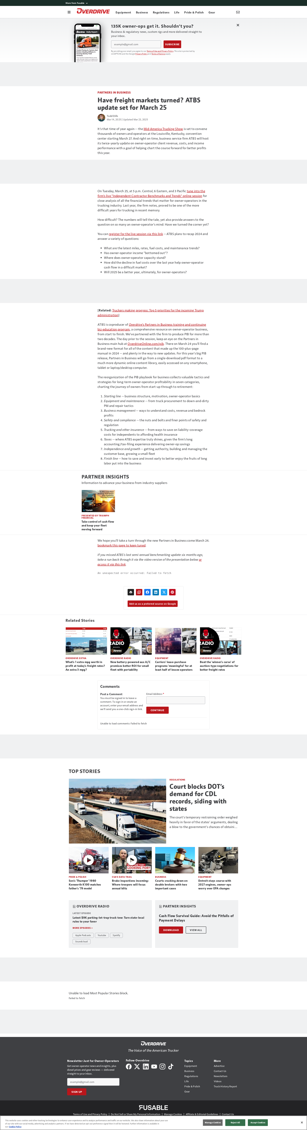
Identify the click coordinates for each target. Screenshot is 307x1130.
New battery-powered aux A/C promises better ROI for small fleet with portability (130, 665)
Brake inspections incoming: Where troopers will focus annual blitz (130, 884)
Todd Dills (112, 116)
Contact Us (228, 1114)
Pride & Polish (77, 876)
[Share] (147, 592)
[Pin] (172, 592)
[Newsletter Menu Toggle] (238, 12)
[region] (153, 1123)
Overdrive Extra (76, 658)
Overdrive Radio (120, 658)
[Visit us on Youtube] (154, 1066)
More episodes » (83, 927)
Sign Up (76, 1091)
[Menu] (69, 12)
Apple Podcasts (83, 935)
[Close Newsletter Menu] (238, 25)
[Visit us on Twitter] (137, 1066)
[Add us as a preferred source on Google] (139, 592)
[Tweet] (164, 592)
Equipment (162, 658)
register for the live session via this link (136, 234)
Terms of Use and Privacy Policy (160, 51)
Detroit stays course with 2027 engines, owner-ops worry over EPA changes (214, 884)
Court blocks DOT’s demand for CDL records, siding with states (198, 797)
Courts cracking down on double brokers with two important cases (171, 884)
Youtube (102, 935)
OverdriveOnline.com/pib (146, 343)
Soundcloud (81, 941)
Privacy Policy (141, 53)
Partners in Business (114, 92)
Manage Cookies (173, 1114)
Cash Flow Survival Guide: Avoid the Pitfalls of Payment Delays (196, 918)
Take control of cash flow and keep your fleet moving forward (98, 525)
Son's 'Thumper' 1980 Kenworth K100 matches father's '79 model (85, 884)
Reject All (235, 1122)
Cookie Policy (15, 1126)
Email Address (155, 694)
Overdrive (135, 324)
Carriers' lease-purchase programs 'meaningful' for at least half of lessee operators (174, 665)
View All (196, 930)
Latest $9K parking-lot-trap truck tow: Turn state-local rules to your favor (108, 919)
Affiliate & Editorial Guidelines (202, 1114)
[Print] (131, 592)
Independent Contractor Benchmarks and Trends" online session (157, 196)
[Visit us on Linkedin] (146, 1066)
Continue (157, 710)
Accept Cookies (258, 1122)
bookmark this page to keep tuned (122, 545)
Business (160, 876)
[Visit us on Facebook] (129, 1066)
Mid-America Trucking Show (163, 129)
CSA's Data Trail (122, 876)
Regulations (177, 779)
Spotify (116, 935)
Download (171, 930)
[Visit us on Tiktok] (171, 1066)
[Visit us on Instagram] (162, 1066)
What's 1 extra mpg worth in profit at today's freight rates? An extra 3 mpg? (85, 665)
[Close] (301, 1122)
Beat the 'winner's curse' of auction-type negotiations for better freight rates (219, 665)
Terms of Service (158, 53)
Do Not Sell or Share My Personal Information (135, 1114)
